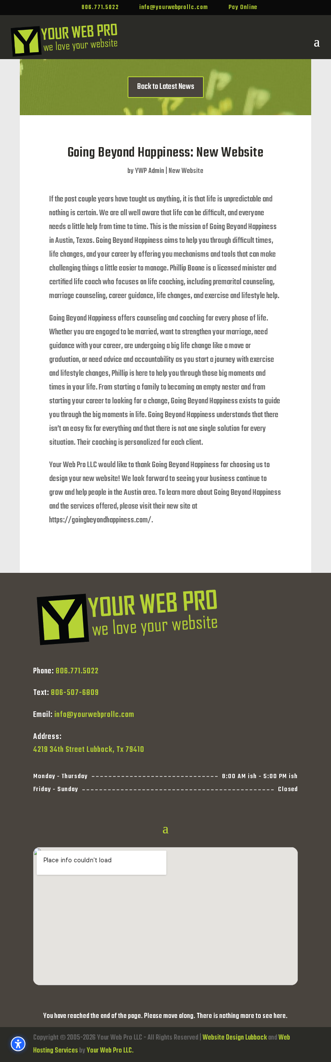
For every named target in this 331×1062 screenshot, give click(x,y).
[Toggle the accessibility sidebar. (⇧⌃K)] (18, 1044)
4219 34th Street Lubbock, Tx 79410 (88, 750)
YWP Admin (149, 171)
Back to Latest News (165, 87)
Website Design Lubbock (235, 1037)
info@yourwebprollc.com (94, 715)
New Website (186, 171)
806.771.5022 (77, 671)
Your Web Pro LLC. (110, 1050)
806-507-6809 (75, 693)
